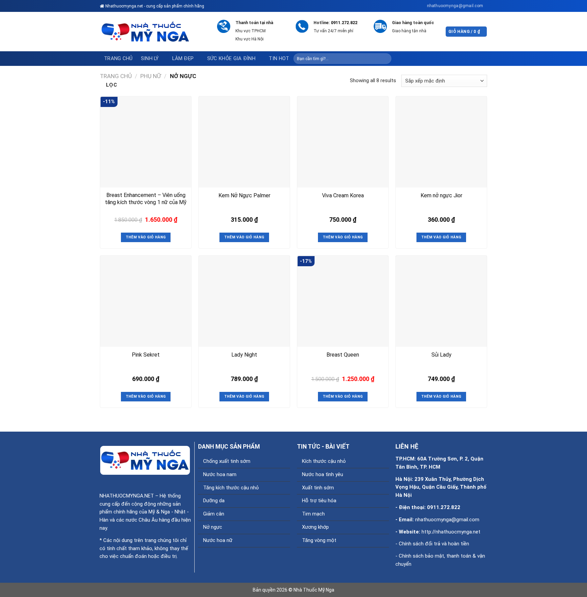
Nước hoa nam (219, 474)
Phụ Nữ (150, 76)
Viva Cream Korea (343, 195)
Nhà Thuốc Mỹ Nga (314, 590)
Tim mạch (313, 514)
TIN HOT (279, 58)
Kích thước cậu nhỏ (324, 461)
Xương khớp (315, 527)
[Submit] (385, 58)
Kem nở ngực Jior (441, 195)
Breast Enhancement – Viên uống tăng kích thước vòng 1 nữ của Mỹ (145, 198)
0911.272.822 (344, 22)
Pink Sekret (146, 354)
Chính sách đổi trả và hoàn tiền (434, 544)
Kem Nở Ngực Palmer (244, 195)
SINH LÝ (150, 58)
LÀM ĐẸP (183, 58)
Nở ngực (212, 527)
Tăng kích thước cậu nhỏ (231, 488)
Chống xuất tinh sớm (226, 461)
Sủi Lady (441, 354)
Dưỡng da (214, 501)
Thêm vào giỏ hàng (146, 237)
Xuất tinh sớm (318, 488)
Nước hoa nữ (217, 540)
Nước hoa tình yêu (322, 474)
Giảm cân (213, 514)
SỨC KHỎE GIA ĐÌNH (231, 58)
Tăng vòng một (319, 540)
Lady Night (244, 354)
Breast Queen (342, 354)
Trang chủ (118, 58)
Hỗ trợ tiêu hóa (319, 501)
